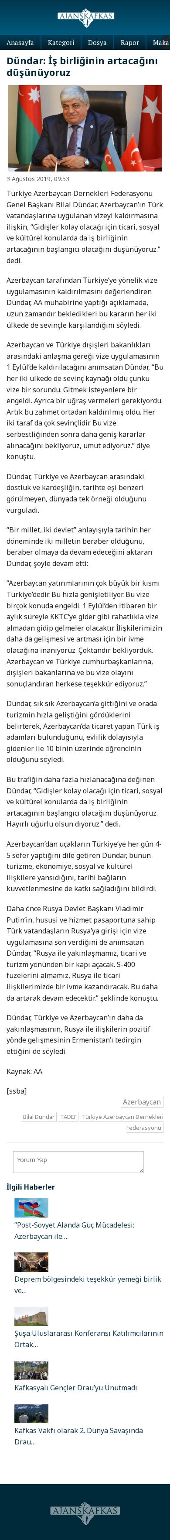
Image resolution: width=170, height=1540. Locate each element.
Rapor (130, 42)
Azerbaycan (142, 1101)
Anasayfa (20, 42)
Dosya (97, 42)
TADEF (68, 1117)
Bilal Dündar (38, 1117)
